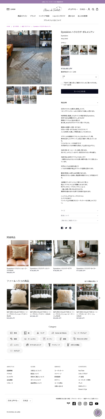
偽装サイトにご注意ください (91, 398)
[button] (79, 102)
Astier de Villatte (61, 333)
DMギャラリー (82, 386)
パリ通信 (81, 377)
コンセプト (10, 377)
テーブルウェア (82, 333)
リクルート (10, 383)
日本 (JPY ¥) (12, 401)
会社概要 (10, 380)
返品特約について (36, 383)
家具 (15, 333)
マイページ (58, 374)
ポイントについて (36, 380)
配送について (35, 374)
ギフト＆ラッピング (35, 345)
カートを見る (59, 383)
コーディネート (59, 371)
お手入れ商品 (75, 345)
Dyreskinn (64, 36)
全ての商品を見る (90, 281)
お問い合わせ (59, 386)
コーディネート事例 (84, 380)
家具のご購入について (37, 377)
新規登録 (57, 377)
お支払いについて (36, 371)
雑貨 (15, 339)
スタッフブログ (82, 374)
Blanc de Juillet (82, 339)
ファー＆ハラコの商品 (18, 281)
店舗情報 (10, 371)
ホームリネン (32, 339)
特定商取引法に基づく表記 (63, 398)
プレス (80, 383)
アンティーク (56, 345)
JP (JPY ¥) (72, 9)
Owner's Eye (82, 389)
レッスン (16, 345)
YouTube (81, 371)
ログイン (57, 380)
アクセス (9, 374)
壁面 (64, 339)
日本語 (82, 9)
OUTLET (17, 351)
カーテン (49, 339)
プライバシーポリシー (77, 398)
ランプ (42, 333)
